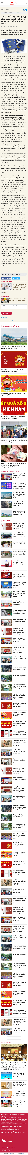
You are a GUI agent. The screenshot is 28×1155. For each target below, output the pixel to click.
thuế (4, 292)
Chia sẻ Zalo (16, 278)
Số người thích (14, 320)
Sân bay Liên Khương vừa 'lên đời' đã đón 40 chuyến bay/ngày (13, 347)
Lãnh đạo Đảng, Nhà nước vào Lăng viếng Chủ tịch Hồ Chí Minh (19, 534)
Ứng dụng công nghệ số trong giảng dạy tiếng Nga (19, 621)
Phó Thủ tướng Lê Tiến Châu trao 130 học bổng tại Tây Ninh (19, 475)
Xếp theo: (3, 319)
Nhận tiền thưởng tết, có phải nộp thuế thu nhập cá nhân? (17, 299)
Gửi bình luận (6, 313)
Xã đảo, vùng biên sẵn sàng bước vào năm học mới (19, 658)
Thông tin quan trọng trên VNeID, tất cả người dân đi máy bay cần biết (19, 732)
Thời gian (8, 320)
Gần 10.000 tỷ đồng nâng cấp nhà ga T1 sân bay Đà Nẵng (14, 441)
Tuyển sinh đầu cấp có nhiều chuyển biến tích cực (19, 543)
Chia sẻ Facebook (7, 278)
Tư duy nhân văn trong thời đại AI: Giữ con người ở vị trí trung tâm (19, 562)
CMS (11, 1153)
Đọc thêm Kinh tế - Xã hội (11, 326)
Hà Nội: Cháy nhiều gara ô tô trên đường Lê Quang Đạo (19, 503)
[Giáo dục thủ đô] (14, 2)
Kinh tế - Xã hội (5, 9)
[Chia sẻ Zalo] (26, 10)
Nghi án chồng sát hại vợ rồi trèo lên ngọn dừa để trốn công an (19, 686)
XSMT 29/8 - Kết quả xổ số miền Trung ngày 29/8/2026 (13, 394)
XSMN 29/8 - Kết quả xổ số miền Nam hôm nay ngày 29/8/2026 (13, 417)
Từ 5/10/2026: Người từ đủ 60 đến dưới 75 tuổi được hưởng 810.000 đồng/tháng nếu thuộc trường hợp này (13, 465)
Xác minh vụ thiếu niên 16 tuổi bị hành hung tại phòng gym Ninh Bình (19, 667)
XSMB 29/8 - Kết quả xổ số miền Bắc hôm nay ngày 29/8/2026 (12, 370)
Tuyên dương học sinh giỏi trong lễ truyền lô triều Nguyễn (19, 602)
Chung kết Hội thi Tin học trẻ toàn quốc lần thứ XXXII (19, 1074)
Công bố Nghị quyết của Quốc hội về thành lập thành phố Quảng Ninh (19, 1093)
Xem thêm (14, 1038)
